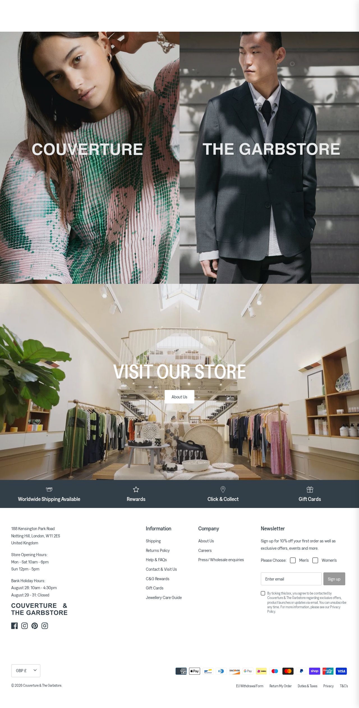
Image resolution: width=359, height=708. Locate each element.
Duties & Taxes (307, 686)
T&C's (344, 686)
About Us (179, 396)
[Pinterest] (34, 626)
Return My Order (281, 686)
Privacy (328, 686)
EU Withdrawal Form (249, 686)
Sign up (334, 578)
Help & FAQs (156, 559)
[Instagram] (24, 626)
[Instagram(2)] (45, 626)
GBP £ (21, 670)
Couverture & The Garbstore (42, 685)
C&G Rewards (157, 578)
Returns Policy (158, 550)
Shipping (153, 540)
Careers (205, 550)
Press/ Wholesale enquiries (221, 559)
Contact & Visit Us (161, 569)
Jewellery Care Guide (164, 597)
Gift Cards (155, 587)
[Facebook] (14, 626)
